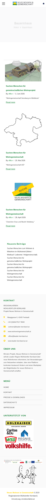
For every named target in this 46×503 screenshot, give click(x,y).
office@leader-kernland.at (18, 336)
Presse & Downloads (14, 397)
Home (16, 27)
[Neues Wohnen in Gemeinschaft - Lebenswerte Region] (23, 3)
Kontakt (8, 392)
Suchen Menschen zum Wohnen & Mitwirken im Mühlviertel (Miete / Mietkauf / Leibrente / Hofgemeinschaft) (22, 251)
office (10, 94)
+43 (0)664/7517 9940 (16, 322)
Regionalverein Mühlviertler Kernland (22, 496)
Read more (10, 102)
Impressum (9, 407)
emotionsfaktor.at (28, 499)
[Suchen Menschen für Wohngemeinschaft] (23, 130)
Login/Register (38, 3)
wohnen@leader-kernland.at (18, 327)
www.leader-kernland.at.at (17, 341)
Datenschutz (10, 402)
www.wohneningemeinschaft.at (19, 331)
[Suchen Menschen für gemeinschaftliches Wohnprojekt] (23, 71)
